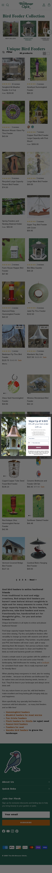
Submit (38, 447)
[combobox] (30, 442)
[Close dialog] (49, 418)
